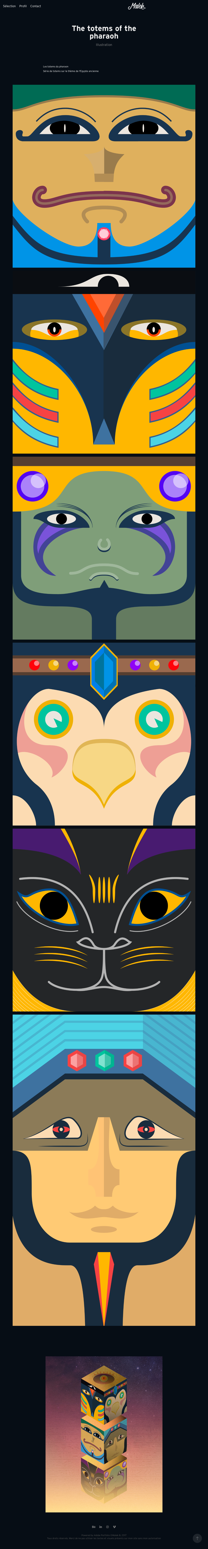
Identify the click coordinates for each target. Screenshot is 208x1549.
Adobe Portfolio (102, 1535)
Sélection (9, 6)
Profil (23, 6)
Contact (35, 6)
